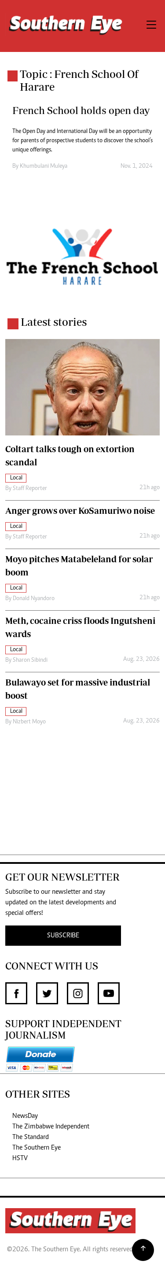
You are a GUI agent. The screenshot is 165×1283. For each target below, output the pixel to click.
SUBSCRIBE (63, 935)
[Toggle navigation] (151, 26)
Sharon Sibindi (30, 660)
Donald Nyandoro (34, 599)
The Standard (30, 1137)
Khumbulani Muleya (43, 166)
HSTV (20, 1158)
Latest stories (54, 322)
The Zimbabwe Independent (50, 1126)
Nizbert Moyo (29, 722)
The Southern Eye (36, 1147)
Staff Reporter (30, 489)
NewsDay (25, 1116)
